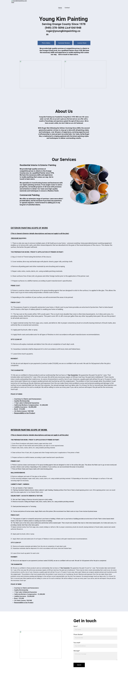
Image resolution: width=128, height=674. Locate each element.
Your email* (76, 642)
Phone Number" (78, 634)
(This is (13, 233)
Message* (76, 651)
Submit (79, 665)
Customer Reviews (64, 43)
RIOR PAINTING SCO (26, 228)
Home (60, 8)
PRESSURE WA (16, 238)
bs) (68, 233)
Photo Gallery (46, 43)
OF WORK (43, 228)
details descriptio (35, 233)
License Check (81, 43)
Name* (75, 626)
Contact (67, 8)
